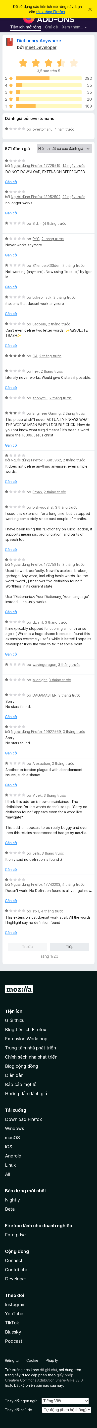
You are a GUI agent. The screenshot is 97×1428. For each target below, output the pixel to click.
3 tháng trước (66, 507)
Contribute (16, 1269)
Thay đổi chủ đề (18, 1410)
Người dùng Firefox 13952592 (35, 197)
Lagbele (39, 324)
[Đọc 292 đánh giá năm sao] (49, 78)
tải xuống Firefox (50, 12)
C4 (35, 356)
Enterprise (15, 1234)
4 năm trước (64, 129)
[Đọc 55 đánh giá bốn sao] (49, 85)
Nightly (12, 1199)
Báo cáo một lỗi (21, 1084)
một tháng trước (53, 223)
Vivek (37, 795)
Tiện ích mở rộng (25, 26)
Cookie (32, 1360)
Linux (10, 1165)
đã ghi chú (48, 1370)
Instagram (15, 1304)
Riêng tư (12, 1360)
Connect (14, 1260)
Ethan (37, 492)
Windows (14, 1128)
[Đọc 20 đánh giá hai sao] (49, 99)
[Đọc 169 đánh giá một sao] (49, 106)
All (7, 1174)
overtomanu (42, 129)
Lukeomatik (42, 297)
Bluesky (13, 1332)
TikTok (12, 1322)
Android (13, 1155)
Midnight (40, 680)
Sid (35, 223)
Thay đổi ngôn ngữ (21, 1401)
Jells (36, 853)
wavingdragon (44, 664)
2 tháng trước (53, 239)
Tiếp (70, 946)
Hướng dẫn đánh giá (26, 1093)
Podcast (13, 1341)
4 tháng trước (73, 884)
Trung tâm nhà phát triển (30, 1047)
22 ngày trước (73, 197)
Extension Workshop (26, 1038)
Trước (27, 946)
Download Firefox (23, 1119)
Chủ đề (51, 26)
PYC (36, 239)
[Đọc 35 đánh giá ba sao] (49, 92)
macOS (12, 1137)
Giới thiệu (15, 1020)
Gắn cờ (11, 182)
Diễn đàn (14, 1075)
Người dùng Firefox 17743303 (35, 884)
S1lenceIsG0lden (46, 265)
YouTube (14, 1313)
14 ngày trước (73, 165)
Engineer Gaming (47, 413)
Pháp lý (52, 1360)
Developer (15, 1278)
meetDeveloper (40, 47)
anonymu (40, 398)
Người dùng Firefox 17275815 (35, 564)
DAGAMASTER (44, 695)
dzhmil (38, 622)
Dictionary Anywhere (39, 40)
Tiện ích (13, 1011)
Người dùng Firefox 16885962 (36, 460)
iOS (8, 1146)
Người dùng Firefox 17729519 (35, 165)
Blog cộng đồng (21, 1066)
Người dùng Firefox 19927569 (36, 731)
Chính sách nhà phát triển (31, 1057)
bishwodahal (43, 507)
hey (36, 371)
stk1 (36, 911)
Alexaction (41, 763)
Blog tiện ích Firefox (25, 1029)
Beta (10, 1209)
